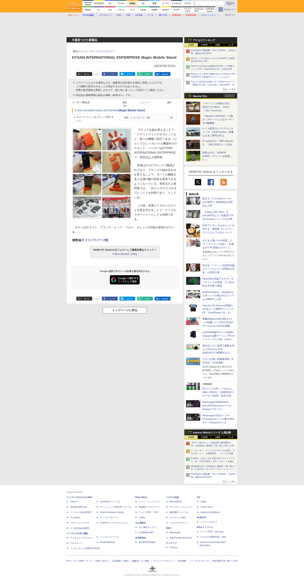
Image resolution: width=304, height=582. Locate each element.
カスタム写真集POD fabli (213, 537)
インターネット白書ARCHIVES (85, 548)
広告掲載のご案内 (120, 561)
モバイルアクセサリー (102, 51)
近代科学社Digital (147, 542)
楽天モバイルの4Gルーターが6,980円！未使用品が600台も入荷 (217, 202)
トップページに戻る (124, 310)
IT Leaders (75, 517)
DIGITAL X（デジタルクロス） (114, 523)
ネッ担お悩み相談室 (79, 528)
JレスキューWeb (178, 517)
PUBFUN (201, 517)
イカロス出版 (172, 497)
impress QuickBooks (210, 512)
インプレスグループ (199, 561)
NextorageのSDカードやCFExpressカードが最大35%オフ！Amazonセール (218, 419)
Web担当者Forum (78, 507)
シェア (112, 74)
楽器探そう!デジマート (149, 507)
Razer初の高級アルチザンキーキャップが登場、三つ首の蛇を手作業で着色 (218, 282)
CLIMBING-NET (146, 532)
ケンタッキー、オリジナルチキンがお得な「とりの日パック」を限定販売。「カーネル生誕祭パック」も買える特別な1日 (213, 453)
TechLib (173, 547)
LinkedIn (165, 74)
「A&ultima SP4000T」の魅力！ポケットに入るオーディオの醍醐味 (218, 119)
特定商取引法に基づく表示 (225, 561)
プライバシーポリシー (163, 561)
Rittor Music (141, 497)
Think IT (74, 501)
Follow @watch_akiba (125, 253)
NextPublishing (107, 542)
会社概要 (182, 561)
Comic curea (206, 507)
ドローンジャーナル (79, 523)
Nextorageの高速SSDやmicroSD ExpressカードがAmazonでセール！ (216, 405)
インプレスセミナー (109, 517)
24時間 (204, 45)
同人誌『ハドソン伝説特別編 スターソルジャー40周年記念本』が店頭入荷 (218, 269)
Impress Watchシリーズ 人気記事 (212, 432)
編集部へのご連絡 (140, 561)
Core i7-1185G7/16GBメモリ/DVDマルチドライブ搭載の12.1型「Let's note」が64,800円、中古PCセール (213, 85)
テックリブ (171, 543)
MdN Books (175, 532)
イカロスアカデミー (179, 523)
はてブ (130, 74)
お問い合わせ (101, 561)
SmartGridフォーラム (110, 501)
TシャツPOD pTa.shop (211, 531)
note (147, 74)
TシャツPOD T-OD (148, 512)
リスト (97, 74)
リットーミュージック (149, 501)
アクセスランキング (204, 40)
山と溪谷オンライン (148, 527)
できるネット (76, 543)
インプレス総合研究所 (80, 512)
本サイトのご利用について (79, 561)
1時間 (191, 45)
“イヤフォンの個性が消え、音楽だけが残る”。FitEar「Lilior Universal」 (217, 107)
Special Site (200, 96)
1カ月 (230, 45)
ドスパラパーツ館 (140, 117)
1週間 (217, 45)
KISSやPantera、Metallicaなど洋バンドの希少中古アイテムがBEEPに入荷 (218, 296)
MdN (168, 528)
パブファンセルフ (208, 522)
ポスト (87, 74)
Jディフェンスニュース (181, 507)
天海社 (203, 501)
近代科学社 (140, 538)
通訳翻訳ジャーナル (179, 512)
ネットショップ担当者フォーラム (116, 507)
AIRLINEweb (176, 501)
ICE (198, 497)
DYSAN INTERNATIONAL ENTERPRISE (96, 110)
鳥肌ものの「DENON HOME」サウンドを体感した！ (217, 156)
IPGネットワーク (205, 527)
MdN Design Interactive (181, 538)
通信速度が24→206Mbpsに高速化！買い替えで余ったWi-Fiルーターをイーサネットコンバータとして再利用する (213, 469)
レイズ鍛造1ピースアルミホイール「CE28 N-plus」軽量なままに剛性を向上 (218, 132)
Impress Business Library (112, 512)
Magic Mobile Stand (132, 110)
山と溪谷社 (140, 523)
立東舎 (142, 517)
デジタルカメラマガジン (81, 538)
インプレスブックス (109, 537)
